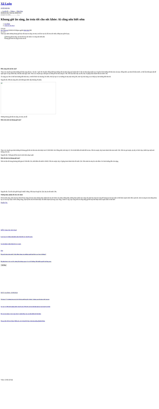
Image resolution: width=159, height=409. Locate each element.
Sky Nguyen (4, 30)
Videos (12, 11)
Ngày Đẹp (19, 11)
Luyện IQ (5, 11)
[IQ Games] (1, 11)
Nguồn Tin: (4, 202)
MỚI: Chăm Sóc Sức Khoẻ (9, 230)
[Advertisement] (56, 53)
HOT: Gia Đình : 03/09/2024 (9, 292)
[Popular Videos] (9, 11)
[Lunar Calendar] (15, 11)
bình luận (26, 30)
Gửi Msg (3, 265)
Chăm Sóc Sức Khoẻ (9, 25)
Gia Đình (7, 24)
